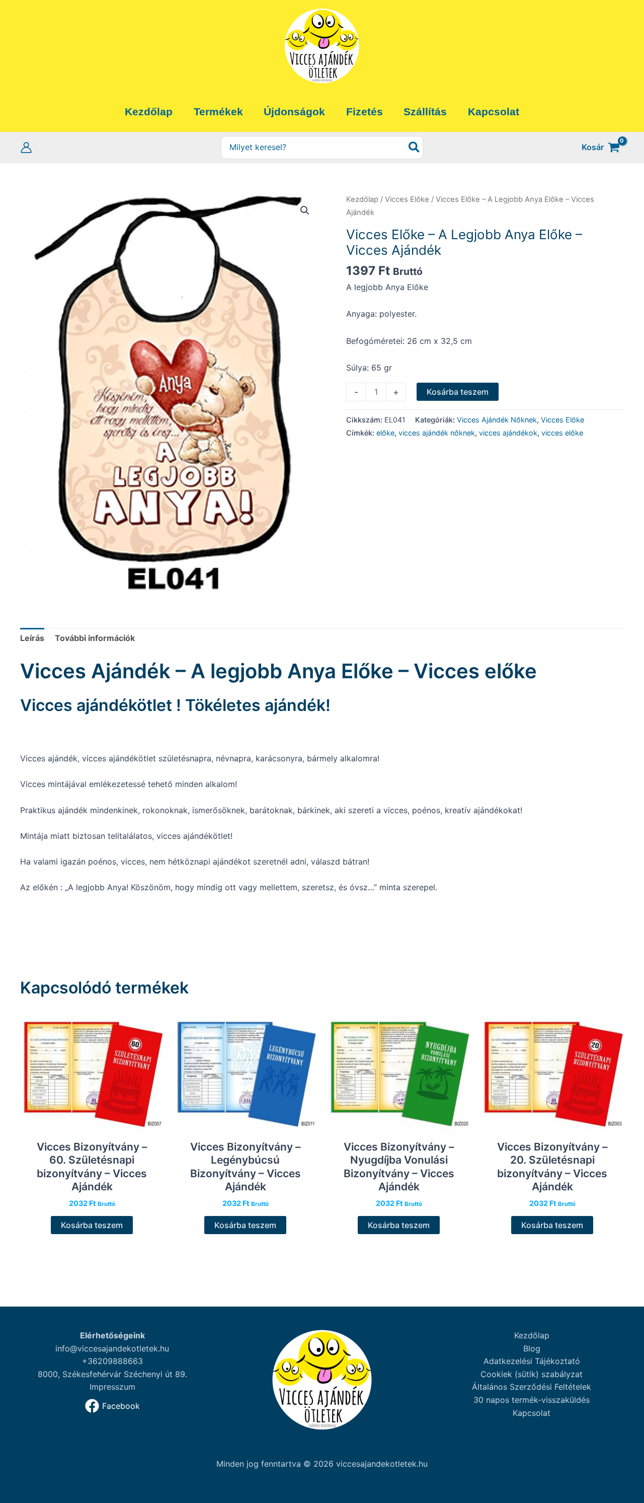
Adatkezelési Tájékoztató (532, 1361)
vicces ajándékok (508, 432)
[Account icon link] (26, 147)
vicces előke (562, 432)
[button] (305, 210)
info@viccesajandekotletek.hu (112, 1348)
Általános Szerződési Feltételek (531, 1387)
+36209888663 (112, 1361)
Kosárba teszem (458, 392)
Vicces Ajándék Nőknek (497, 419)
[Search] (415, 147)
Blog (531, 1348)
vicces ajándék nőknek (436, 432)
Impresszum (112, 1387)
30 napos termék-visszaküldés (531, 1400)
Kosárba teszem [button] (92, 1225)
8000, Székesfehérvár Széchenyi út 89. (112, 1374)
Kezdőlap (362, 199)
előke (385, 432)
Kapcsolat (531, 1413)
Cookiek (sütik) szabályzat (531, 1374)
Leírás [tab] (32, 638)
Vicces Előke (407, 199)
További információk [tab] (95, 638)
